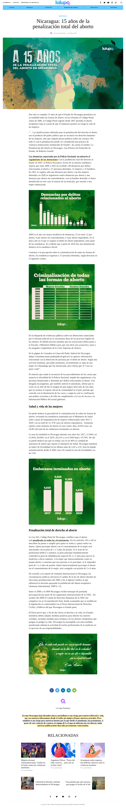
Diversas (30, 7)
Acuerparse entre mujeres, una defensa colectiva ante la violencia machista (92, 762)
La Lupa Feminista (61, 33)
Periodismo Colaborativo (30, 2)
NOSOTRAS (113, 7)
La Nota (11, 7)
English (15, 2)
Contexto (48, 7)
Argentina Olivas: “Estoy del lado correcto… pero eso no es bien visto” (63, 762)
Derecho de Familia (71, 7)
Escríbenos (6, 2)
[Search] (121, 2)
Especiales (94, 7)
